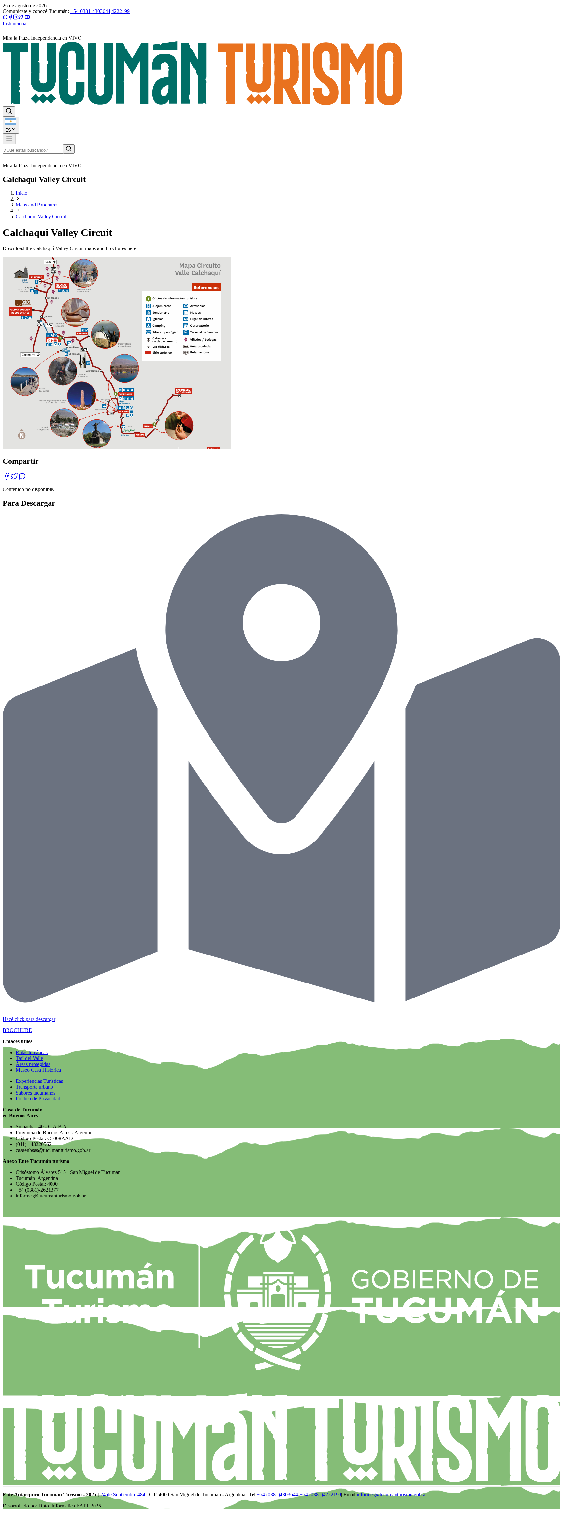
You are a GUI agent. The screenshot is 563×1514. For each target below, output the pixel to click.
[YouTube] (26, 18)
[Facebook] (10, 18)
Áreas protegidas (33, 1064)
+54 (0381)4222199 (320, 1494)
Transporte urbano (34, 1087)
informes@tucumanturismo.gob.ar (392, 1494)
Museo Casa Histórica (38, 1070)
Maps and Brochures (37, 204)
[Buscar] (69, 149)
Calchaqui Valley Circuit (41, 216)
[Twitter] (20, 18)
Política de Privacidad (38, 1098)
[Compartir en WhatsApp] (22, 478)
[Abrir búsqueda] (9, 111)
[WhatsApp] (5, 18)
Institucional (15, 23)
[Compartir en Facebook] (6, 478)
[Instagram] (15, 18)
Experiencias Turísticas (39, 1081)
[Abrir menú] (9, 139)
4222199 (120, 11)
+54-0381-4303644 (90, 11)
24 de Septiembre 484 (122, 1494)
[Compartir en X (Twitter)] (14, 478)
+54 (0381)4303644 (277, 1494)
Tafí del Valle (29, 1058)
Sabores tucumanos (35, 1093)
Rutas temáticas (32, 1052)
